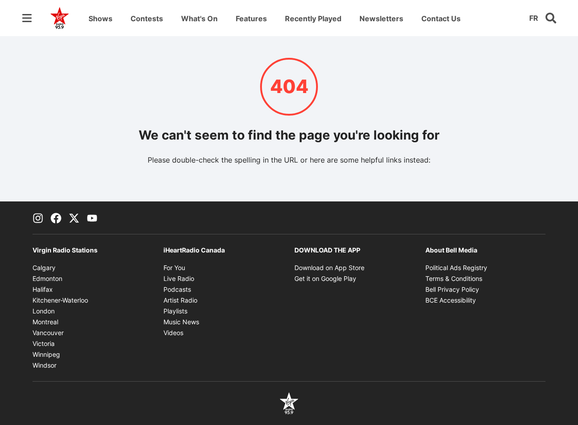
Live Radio (178, 278)
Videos (173, 332)
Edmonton (47, 278)
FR (533, 18)
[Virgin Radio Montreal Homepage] (60, 18)
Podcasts (177, 289)
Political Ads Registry (456, 267)
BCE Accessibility (450, 300)
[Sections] (27, 18)
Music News (181, 322)
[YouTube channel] (92, 217)
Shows (100, 18)
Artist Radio (180, 300)
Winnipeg (46, 354)
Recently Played (313, 18)
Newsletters (381, 18)
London (44, 311)
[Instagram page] (38, 217)
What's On (199, 18)
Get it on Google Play (325, 278)
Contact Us (441, 18)
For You (174, 267)
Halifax (43, 289)
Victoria (44, 343)
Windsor (44, 365)
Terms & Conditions (453, 278)
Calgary (44, 267)
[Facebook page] (56, 217)
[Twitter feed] (74, 217)
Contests (147, 18)
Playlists (175, 311)
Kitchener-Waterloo (60, 300)
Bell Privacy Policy (452, 289)
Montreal (45, 322)
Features (251, 18)
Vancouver (48, 332)
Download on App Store (329, 267)
